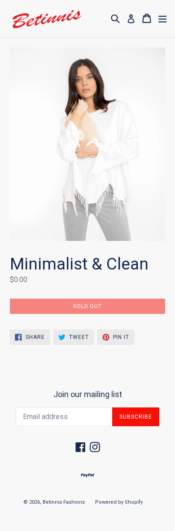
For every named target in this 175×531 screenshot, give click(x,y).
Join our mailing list (87, 394)
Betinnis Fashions (64, 502)
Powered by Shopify (119, 502)
